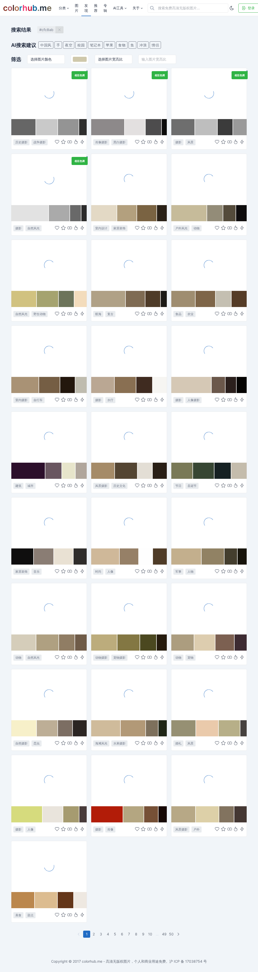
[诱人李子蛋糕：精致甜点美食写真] (49, 866)
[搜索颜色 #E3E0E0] (135, 127)
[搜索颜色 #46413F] (243, 728)
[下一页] (179, 934)
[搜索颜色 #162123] (222, 471)
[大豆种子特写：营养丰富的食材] (209, 265)
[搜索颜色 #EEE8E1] (80, 900)
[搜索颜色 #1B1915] (164, 299)
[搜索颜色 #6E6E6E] (183, 127)
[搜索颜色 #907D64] (67, 642)
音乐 (37, 571)
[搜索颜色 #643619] (66, 900)
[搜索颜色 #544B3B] (229, 213)
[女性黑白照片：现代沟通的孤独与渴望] (129, 93)
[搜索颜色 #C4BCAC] (239, 471)
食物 (121, 45)
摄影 (178, 142)
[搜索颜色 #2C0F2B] (28, 471)
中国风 (45, 45)
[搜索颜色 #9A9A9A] (240, 127)
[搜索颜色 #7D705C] (152, 728)
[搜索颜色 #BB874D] (23, 900)
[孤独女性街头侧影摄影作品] (209, 351)
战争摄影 (40, 142)
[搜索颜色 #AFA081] (47, 642)
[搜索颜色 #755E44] (49, 385)
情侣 (155, 45)
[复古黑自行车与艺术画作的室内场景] (49, 351)
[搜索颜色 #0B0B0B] (164, 127)
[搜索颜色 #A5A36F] (48, 299)
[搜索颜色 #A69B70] (71, 814)
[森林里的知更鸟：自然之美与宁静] (49, 265)
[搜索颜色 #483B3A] (83, 814)
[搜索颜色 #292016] (162, 213)
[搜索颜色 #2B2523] (80, 728)
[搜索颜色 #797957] (182, 471)
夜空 (68, 45)
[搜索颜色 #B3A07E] (127, 213)
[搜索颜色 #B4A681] (133, 814)
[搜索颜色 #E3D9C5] (104, 213)
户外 (197, 829)
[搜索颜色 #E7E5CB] (69, 471)
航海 (98, 314)
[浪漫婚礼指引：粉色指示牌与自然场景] (209, 694)
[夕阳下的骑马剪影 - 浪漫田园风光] (209, 179)
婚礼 (178, 743)
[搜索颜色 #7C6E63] (65, 728)
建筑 (18, 486)
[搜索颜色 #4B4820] (148, 642)
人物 (190, 571)
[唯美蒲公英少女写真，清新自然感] (49, 780)
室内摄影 (21, 400)
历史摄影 (21, 142)
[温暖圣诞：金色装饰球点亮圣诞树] (209, 437)
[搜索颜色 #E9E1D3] (64, 556)
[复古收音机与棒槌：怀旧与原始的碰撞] (49, 522)
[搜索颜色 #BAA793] (103, 385)
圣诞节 (192, 486)
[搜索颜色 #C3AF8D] (186, 556)
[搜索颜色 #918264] (213, 556)
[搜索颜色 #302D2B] (80, 556)
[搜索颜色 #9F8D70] (183, 299)
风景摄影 (101, 486)
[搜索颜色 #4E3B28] (153, 299)
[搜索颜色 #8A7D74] (44, 556)
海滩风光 (101, 743)
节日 (178, 486)
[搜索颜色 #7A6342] (147, 213)
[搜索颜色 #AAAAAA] (59, 213)
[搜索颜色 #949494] (68, 127)
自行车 (38, 400)
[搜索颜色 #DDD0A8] (207, 814)
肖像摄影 (101, 142)
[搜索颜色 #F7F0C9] (24, 728)
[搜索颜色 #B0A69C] (81, 471)
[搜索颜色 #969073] (183, 728)
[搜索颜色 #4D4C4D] (154, 127)
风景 (190, 142)
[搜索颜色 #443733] (240, 814)
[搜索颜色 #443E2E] (231, 556)
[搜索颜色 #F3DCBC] (80, 299)
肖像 (110, 829)
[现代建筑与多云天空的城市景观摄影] (49, 437)
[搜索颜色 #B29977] (133, 728)
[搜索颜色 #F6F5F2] (160, 385)
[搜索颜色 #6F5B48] (81, 642)
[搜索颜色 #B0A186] (108, 299)
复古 (110, 314)
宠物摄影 (119, 657)
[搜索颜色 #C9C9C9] (47, 127)
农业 (190, 314)
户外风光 (181, 228)
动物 (197, 228)
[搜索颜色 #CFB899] (105, 556)
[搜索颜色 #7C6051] (225, 642)
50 (171, 934)
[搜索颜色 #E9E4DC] (53, 814)
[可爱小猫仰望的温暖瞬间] (209, 608)
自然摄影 (21, 743)
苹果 (109, 45)
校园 (81, 45)
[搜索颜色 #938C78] (215, 213)
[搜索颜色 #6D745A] (66, 299)
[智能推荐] (76, 142)
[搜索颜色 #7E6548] (206, 299)
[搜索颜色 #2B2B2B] (84, 213)
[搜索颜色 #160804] (162, 814)
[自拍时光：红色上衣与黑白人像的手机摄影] (129, 780)
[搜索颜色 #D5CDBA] (23, 642)
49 (164, 934)
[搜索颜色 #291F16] (160, 471)
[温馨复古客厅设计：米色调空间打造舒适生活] (129, 179)
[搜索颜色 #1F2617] (162, 728)
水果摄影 (119, 743)
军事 (178, 571)
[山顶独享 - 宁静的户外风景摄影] (209, 780)
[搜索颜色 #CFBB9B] (106, 728)
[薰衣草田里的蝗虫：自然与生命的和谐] (49, 694)
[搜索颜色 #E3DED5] (145, 471)
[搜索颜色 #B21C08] (107, 814)
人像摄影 (193, 400)
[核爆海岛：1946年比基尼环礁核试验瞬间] (49, 93)
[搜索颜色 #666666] (23, 127)
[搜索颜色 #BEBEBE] (206, 127)
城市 (30, 486)
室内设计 (101, 228)
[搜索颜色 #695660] (53, 471)
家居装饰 (119, 228)
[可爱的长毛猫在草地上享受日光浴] (129, 608)
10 (150, 934)
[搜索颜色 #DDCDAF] (204, 642)
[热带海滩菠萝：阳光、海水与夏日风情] (129, 694)
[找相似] (69, 142)
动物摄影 (101, 657)
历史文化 (119, 486)
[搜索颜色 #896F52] (125, 385)
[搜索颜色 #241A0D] (162, 642)
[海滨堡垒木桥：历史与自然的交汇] (129, 437)
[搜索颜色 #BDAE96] (47, 728)
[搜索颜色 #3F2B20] (144, 385)
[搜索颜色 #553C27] (239, 299)
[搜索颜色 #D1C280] (24, 299)
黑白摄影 (119, 142)
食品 (178, 314)
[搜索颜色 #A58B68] (103, 471)
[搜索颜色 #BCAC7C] (104, 642)
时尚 (98, 571)
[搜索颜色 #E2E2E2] (30, 213)
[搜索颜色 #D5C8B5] (191, 385)
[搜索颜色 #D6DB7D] (27, 814)
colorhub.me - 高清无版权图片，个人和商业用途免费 (124, 961)
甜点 (30, 915)
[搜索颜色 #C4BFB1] (223, 299)
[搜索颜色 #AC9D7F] (182, 642)
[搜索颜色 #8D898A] (108, 127)
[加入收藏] (63, 142)
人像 (110, 571)
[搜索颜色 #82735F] (226, 814)
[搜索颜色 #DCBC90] (46, 900)
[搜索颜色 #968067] (129, 556)
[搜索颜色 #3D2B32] (241, 642)
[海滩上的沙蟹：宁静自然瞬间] (49, 608)
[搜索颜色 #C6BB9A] (189, 213)
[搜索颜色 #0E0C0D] (241, 213)
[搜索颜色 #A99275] (25, 385)
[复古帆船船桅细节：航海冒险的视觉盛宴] (129, 265)
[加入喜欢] (57, 142)
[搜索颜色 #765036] (151, 814)
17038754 (193, 961)
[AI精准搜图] (82, 142)
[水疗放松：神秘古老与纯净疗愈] (129, 351)
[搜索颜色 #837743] (128, 642)
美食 (18, 915)
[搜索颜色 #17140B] (242, 556)
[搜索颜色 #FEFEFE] (146, 556)
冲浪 (143, 45)
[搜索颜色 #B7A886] (183, 814)
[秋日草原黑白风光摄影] (49, 179)
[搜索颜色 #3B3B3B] (225, 127)
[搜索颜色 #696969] (75, 213)
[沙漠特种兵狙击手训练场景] (209, 522)
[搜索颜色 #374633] (204, 471)
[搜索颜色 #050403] (242, 385)
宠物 (190, 657)
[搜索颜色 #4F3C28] (160, 556)
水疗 (110, 400)
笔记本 (95, 45)
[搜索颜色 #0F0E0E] (22, 556)
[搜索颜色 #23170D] (67, 385)
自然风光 (33, 228)
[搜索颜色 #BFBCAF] (81, 385)
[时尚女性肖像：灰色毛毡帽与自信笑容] (129, 522)
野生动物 (40, 314)
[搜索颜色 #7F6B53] (136, 299)
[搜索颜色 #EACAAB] (207, 728)
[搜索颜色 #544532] (126, 471)
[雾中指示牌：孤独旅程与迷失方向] (209, 93)
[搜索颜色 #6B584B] (218, 385)
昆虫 (37, 743)
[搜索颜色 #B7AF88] (229, 728)
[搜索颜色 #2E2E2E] (83, 127)
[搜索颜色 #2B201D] (230, 385)
